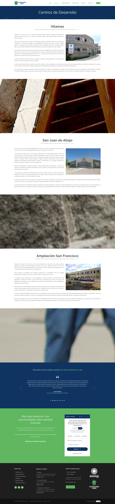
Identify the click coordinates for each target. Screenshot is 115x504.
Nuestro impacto (19, 480)
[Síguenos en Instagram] (19, 488)
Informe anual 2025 (20, 482)
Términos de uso (46, 501)
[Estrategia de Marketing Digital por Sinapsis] (98, 501)
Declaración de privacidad (35, 501)
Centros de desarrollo (21, 476)
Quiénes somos (19, 472)
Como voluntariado (71, 472)
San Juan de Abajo (42, 480)
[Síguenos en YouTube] (22, 488)
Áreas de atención (20, 474)
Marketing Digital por (91, 501)
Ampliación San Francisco (44, 488)
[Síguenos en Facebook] (15, 488)
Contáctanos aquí (71, 482)
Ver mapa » (77, 29)
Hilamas (39, 472)
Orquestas (18, 478)
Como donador (70, 474)
